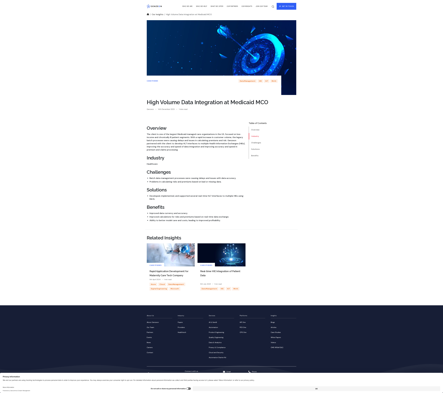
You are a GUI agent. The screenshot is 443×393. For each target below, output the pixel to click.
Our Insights (157, 14)
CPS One (243, 332)
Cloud (162, 284)
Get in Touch (288, 6)
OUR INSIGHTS (246, 6)
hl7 (266, 81)
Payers (180, 322)
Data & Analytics (215, 342)
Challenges (256, 142)
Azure (153, 284)
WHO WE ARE (187, 6)
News (149, 342)
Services (212, 316)
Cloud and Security (216, 352)
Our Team (150, 327)
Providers (181, 327)
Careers (150, 347)
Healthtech (182, 332)
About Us (150, 316)
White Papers (276, 337)
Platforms (243, 316)
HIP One (243, 322)
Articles (273, 327)
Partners (150, 332)
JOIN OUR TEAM (262, 6)
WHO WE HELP (201, 6)
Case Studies (152, 81)
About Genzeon (153, 322)
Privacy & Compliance (217, 347)
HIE (260, 81)
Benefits (254, 155)
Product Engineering (216, 332)
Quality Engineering (216, 337)
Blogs (273, 322)
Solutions (255, 149)
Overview (255, 130)
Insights (274, 316)
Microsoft (175, 289)
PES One (243, 327)
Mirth (274, 81)
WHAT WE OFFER (217, 6)
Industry (255, 136)
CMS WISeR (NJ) (277, 347)
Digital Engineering (159, 289)
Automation (213, 327)
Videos (273, 342)
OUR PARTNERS (232, 6)
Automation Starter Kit (217, 357)
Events (149, 337)
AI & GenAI (213, 322)
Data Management (247, 81)
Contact (150, 352)
